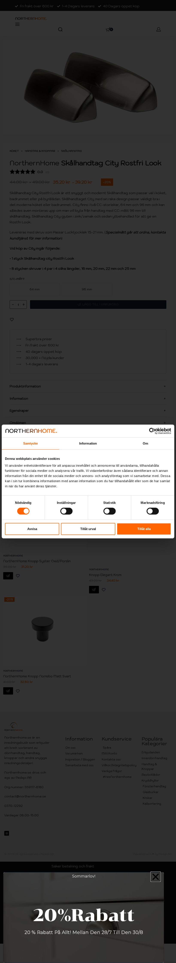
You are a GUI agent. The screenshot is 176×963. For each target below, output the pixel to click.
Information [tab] (88, 443)
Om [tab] (145, 443)
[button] (155, 876)
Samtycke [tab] (30, 443)
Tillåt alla (144, 529)
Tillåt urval (88, 529)
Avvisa (32, 529)
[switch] (66, 511)
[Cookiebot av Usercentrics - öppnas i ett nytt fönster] (152, 431)
